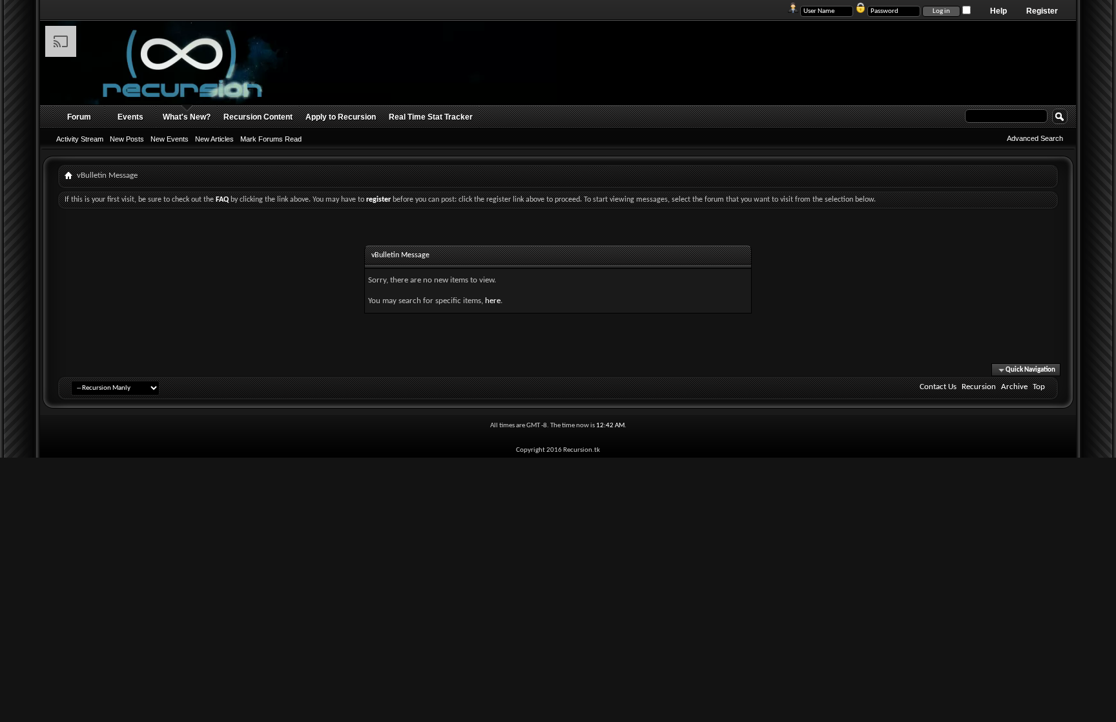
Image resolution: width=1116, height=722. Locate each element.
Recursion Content (258, 117)
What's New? (187, 117)
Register (1042, 11)
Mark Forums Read (271, 139)
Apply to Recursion (340, 117)
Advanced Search (1035, 138)
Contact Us (938, 387)
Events (130, 117)
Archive (1014, 387)
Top (1039, 387)
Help (998, 11)
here (493, 301)
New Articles (214, 139)
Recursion (979, 387)
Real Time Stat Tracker (431, 117)
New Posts (127, 139)
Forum (79, 117)
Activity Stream (79, 139)
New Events (169, 139)
